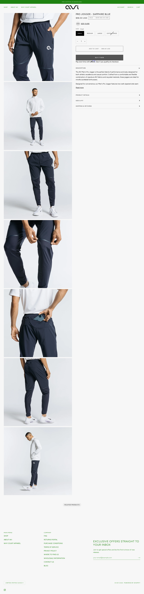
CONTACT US (49, 562)
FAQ (45, 536)
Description (81, 68)
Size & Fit (79, 100)
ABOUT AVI (8, 540)
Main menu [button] (8, 532)
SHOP (6, 536)
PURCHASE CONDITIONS (53, 543)
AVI (117, 583)
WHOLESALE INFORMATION (54, 558)
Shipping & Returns (84, 106)
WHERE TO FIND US (51, 554)
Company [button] (47, 532)
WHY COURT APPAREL (12, 543)
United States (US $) (14, 583)
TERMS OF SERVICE (51, 547)
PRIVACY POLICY (50, 551)
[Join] (137, 557)
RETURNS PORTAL (50, 540)
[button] (6, 7)
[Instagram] (5, 590)
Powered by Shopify (132, 583)
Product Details (82, 95)
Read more (80, 88)
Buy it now (99, 57)
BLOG (46, 566)
